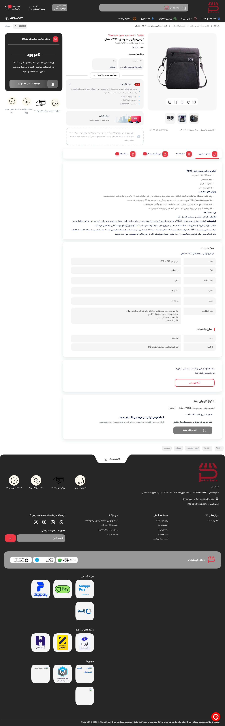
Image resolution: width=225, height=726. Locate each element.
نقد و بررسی (204, 153)
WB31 (219, 448)
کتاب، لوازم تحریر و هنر (199, 26)
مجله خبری (145, 18)
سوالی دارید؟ (186, 18)
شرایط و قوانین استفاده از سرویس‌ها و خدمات (101, 520)
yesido (207, 448)
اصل (176, 280)
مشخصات (180, 153)
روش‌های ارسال (162, 525)
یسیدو (167, 448)
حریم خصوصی (112, 534)
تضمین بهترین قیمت (160, 539)
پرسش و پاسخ (154, 153)
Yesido (135, 47)
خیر (181, 130)
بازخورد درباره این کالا (160, 129)
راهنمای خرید (163, 530)
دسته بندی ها (210, 18)
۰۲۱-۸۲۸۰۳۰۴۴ (199, 492)
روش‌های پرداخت (162, 520)
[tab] (207, 153)
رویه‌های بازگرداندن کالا (109, 525)
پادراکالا (217, 26)
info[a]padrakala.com (197, 504)
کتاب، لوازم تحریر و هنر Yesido (121, 35)
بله (186, 130)
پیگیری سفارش (165, 18)
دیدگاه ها (124, 153)
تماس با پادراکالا (124, 18)
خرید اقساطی (163, 534)
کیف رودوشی (193, 448)
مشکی (178, 448)
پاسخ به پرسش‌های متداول (108, 530)
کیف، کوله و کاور (178, 26)
